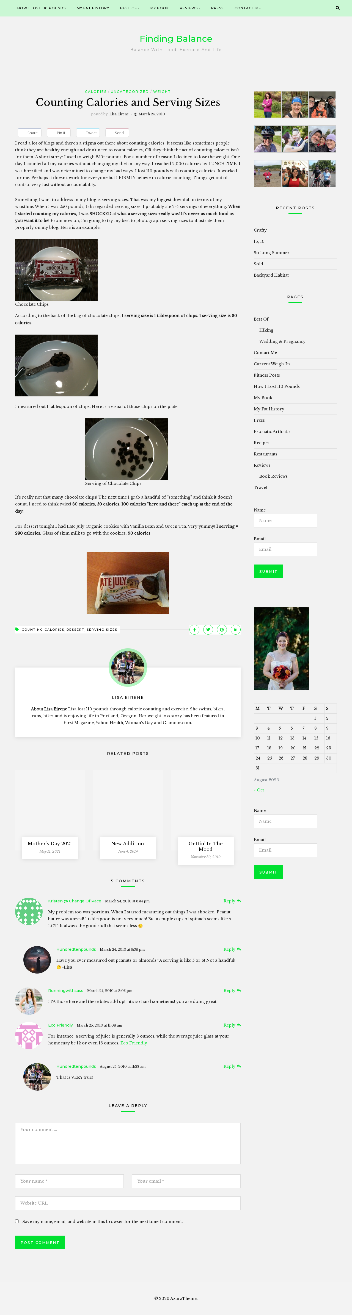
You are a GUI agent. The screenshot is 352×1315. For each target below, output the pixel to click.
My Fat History (93, 8)
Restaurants (265, 454)
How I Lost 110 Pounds (41, 8)
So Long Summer (272, 252)
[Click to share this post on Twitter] (208, 630)
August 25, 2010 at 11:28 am (122, 1066)
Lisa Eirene (119, 114)
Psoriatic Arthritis (272, 431)
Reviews (189, 8)
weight (162, 92)
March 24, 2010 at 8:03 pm (109, 991)
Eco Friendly (60, 1025)
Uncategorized (130, 92)
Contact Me (248, 8)
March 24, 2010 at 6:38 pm (122, 949)
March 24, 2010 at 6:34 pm (127, 901)
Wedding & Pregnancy (282, 341)
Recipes (262, 442)
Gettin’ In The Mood (206, 846)
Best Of (128, 8)
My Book (159, 8)
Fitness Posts (267, 375)
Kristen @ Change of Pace (74, 901)
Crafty (260, 230)
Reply (229, 901)
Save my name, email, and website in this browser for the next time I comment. (103, 1221)
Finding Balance (176, 38)
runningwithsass (65, 990)
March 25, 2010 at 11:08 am (99, 1025)
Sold (258, 264)
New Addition (127, 843)
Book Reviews (273, 476)
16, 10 (259, 241)
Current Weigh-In (272, 364)
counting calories (43, 630)
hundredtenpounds (76, 949)
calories (96, 92)
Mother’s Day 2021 (50, 843)
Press (217, 8)
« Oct (259, 790)
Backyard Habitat (271, 275)
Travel (260, 487)
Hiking (266, 330)
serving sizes (102, 630)
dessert (75, 630)
